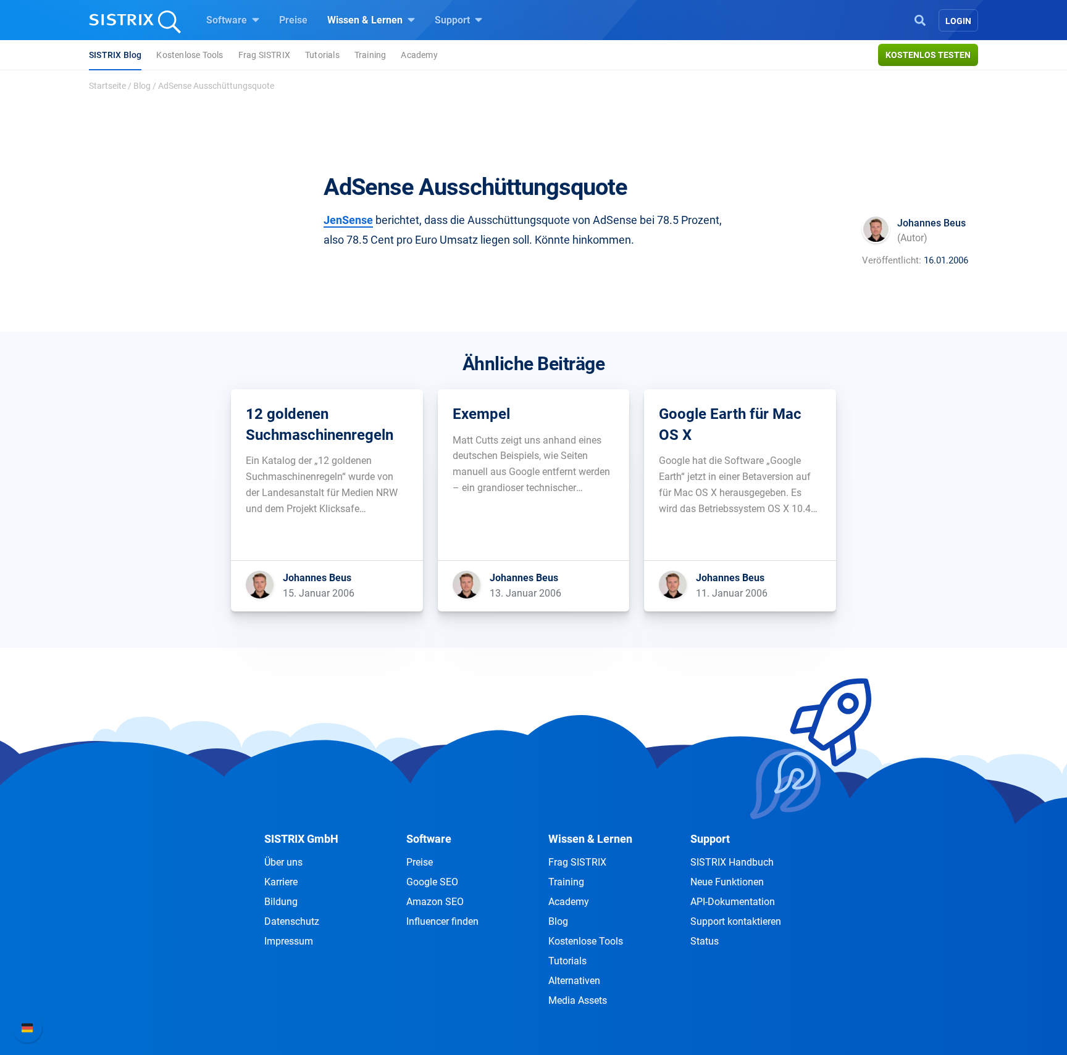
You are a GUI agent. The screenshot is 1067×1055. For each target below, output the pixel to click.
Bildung (281, 902)
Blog (142, 86)
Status (704, 941)
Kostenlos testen (928, 55)
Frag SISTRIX (264, 55)
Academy (419, 55)
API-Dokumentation (732, 902)
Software (227, 20)
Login (958, 21)
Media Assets (577, 1000)
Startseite (107, 86)
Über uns (283, 862)
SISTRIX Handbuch (732, 862)
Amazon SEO (435, 902)
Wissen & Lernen (366, 20)
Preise (293, 20)
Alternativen (574, 981)
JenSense (348, 219)
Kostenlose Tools (189, 55)
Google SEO (432, 882)
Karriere (281, 882)
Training (370, 55)
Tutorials (322, 55)
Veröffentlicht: (891, 260)
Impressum (288, 941)
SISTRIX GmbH (301, 838)
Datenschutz (291, 921)
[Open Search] (920, 19)
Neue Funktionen (727, 882)
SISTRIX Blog (115, 55)
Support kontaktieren (735, 921)
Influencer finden (442, 921)
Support (453, 20)
